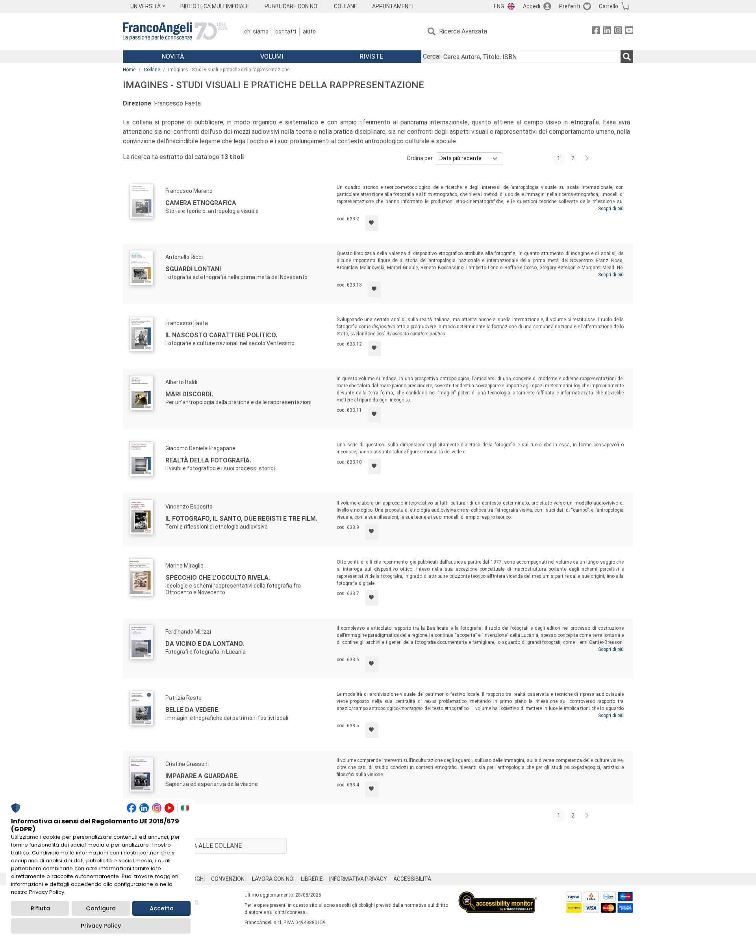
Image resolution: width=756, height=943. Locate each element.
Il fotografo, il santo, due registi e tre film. (241, 518)
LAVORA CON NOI (273, 879)
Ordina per (420, 158)
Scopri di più (611, 208)
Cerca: (431, 56)
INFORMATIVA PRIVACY (358, 879)
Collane (152, 69)
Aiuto (309, 31)
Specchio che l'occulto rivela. (217, 577)
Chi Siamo (256, 31)
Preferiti (569, 6)
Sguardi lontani (193, 269)
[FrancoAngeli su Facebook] (596, 31)
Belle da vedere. (192, 710)
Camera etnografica (200, 203)
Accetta (162, 908)
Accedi (531, 6)
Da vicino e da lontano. (204, 643)
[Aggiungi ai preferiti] (371, 223)
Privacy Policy (101, 926)
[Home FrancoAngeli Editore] (175, 31)
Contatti (285, 31)
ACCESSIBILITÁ (412, 879)
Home (129, 69)
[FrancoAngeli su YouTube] (629, 31)
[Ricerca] (627, 56)
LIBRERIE (312, 879)
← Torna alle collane (205, 845)
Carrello (608, 6)
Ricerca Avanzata (463, 31)
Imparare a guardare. (202, 776)
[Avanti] (587, 158)
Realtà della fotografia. (208, 460)
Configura (101, 908)
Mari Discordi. (189, 394)
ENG (499, 6)
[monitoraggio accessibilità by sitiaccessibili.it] (497, 896)
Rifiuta (40, 908)
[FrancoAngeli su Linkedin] (607, 31)
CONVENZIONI (228, 879)
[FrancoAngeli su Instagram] (618, 31)
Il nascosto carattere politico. (221, 335)
